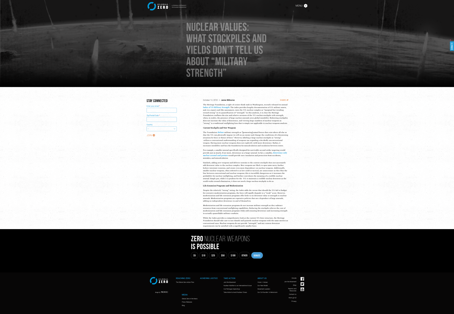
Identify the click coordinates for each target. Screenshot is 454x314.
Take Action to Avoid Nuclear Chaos (235, 292)
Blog (183, 305)
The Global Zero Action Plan (185, 282)
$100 (233, 255)
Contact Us (292, 294)
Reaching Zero (183, 278)
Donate (257, 255)
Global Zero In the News (190, 299)
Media (185, 295)
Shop (294, 285)
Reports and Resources (292, 290)
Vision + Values (263, 282)
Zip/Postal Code (153, 115)
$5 (194, 255)
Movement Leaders (264, 289)
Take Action (229, 278)
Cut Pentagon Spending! (232, 289)
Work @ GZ (292, 298)
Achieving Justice (209, 278)
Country (150, 125)
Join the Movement (230, 282)
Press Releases (187, 302)
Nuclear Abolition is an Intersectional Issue (238, 285)
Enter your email (153, 106)
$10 (203, 255)
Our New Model (263, 285)
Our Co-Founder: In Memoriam (267, 292)
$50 (223, 255)
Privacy (293, 301)
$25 (213, 255)
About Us (262, 278)
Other (244, 255)
